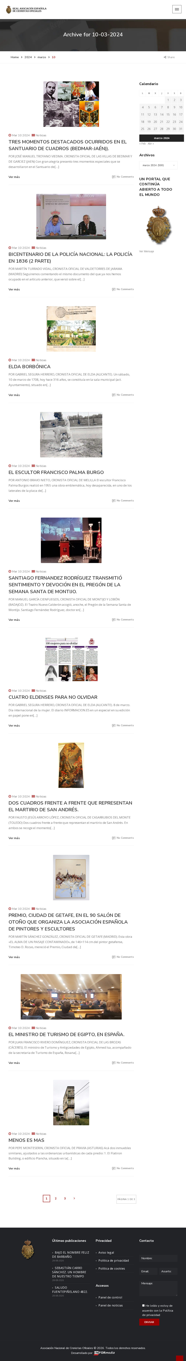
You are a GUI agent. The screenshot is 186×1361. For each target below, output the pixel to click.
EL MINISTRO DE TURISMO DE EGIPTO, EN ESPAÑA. (66, 1034)
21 (161, 122)
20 (155, 122)
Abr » (151, 143)
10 (180, 107)
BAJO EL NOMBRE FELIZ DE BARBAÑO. (70, 1255)
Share (171, 57)
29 (168, 129)
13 (155, 114)
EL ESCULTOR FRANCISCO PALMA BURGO (56, 472)
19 (149, 122)
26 (149, 129)
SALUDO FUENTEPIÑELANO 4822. (70, 1290)
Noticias (41, 135)
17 (180, 114)
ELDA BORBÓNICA (29, 366)
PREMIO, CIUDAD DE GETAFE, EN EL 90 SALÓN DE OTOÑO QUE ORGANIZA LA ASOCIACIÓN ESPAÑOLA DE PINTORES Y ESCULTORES (68, 922)
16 (174, 114)
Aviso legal (106, 1253)
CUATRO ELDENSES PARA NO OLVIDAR (53, 697)
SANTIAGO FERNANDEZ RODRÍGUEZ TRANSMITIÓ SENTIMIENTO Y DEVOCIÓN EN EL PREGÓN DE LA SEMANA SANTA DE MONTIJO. (65, 585)
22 (168, 122)
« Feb (142, 143)
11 (142, 114)
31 (180, 129)
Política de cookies (111, 1268)
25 (142, 129)
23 (174, 122)
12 (149, 114)
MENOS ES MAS (26, 1140)
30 (174, 129)
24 (180, 122)
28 (161, 129)
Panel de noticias (110, 1305)
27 (155, 129)
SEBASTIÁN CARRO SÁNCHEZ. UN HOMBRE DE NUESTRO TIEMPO (69, 1272)
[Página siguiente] (74, 1198)
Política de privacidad (113, 1261)
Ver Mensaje (146, 251)
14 (161, 114)
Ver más (14, 177)
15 (168, 114)
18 (142, 122)
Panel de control (110, 1297)
